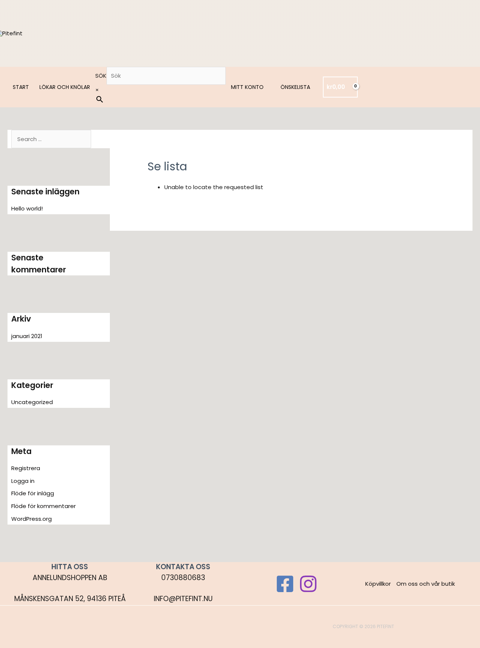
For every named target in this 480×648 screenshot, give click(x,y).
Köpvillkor (378, 584)
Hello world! (27, 208)
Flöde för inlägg (32, 493)
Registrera (25, 468)
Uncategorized (32, 402)
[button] (267, 87)
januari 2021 (26, 336)
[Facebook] (285, 583)
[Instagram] (308, 583)
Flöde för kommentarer (43, 506)
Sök (100, 76)
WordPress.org (31, 519)
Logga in (22, 481)
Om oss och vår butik (425, 584)
